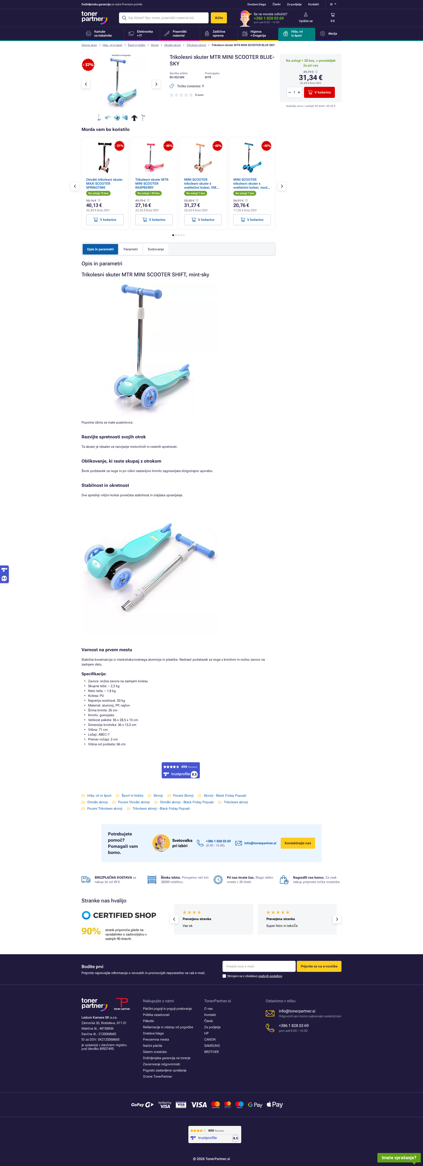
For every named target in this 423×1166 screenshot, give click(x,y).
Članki (276, 4)
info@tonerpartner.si (260, 843)
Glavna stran (89, 45)
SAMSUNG (212, 1046)
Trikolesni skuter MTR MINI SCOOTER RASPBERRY (151, 184)
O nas (208, 1009)
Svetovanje (156, 249)
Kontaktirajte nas (298, 843)
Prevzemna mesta (156, 1039)
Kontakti (313, 4)
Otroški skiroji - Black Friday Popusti (187, 802)
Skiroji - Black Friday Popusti (225, 796)
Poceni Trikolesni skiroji (104, 809)
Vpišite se (306, 21)
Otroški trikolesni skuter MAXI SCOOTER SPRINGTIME (104, 184)
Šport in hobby (136, 45)
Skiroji (155, 45)
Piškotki (148, 1021)
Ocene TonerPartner (157, 1077)
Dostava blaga (256, 4)
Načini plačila (152, 1046)
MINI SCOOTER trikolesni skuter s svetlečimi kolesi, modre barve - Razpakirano (251, 185)
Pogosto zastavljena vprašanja (164, 1070)
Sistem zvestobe (155, 1052)
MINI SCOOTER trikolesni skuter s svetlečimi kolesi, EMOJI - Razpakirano (202, 185)
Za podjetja (294, 4)
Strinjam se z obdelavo (254, 976)
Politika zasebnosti (156, 1015)
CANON (210, 1039)
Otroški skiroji (172, 45)
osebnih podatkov (270, 976)
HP (206, 1033)
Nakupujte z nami (158, 1001)
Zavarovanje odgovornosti (161, 1064)
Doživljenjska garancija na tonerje (166, 1058)
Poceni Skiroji (183, 796)
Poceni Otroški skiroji (134, 802)
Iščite (219, 18)
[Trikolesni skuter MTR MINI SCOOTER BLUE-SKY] (121, 109)
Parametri (131, 249)
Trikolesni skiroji (196, 45)
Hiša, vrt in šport (112, 45)
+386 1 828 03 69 (269, 18)
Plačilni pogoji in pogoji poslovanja (167, 1009)
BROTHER (211, 1052)
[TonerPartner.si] (95, 17)
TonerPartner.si (217, 1001)
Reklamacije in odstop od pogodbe (168, 1027)
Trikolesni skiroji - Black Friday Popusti (161, 809)
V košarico (323, 92)
